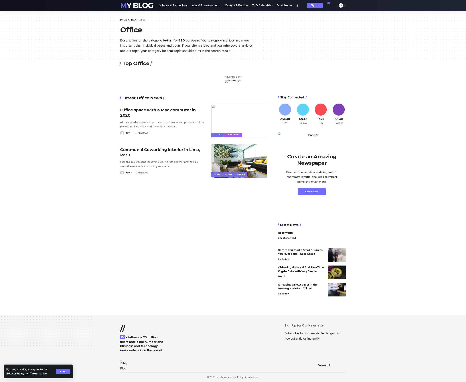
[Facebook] (285, 114)
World (281, 276)
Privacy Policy (15, 373)
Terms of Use (38, 373)
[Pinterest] (321, 114)
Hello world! (285, 232)
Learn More (311, 191)
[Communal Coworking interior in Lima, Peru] (239, 161)
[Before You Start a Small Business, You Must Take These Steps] (337, 255)
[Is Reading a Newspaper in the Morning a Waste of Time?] (337, 289)
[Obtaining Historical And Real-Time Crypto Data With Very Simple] (337, 272)
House (229, 174)
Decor (216, 174)
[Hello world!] (337, 238)
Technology (232, 135)
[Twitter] (303, 114)
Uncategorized (287, 238)
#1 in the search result (213, 51)
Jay (127, 132)
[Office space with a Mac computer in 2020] (239, 121)
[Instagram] (339, 114)
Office (216, 135)
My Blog (136, 5)
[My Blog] (124, 365)
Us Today (283, 259)
